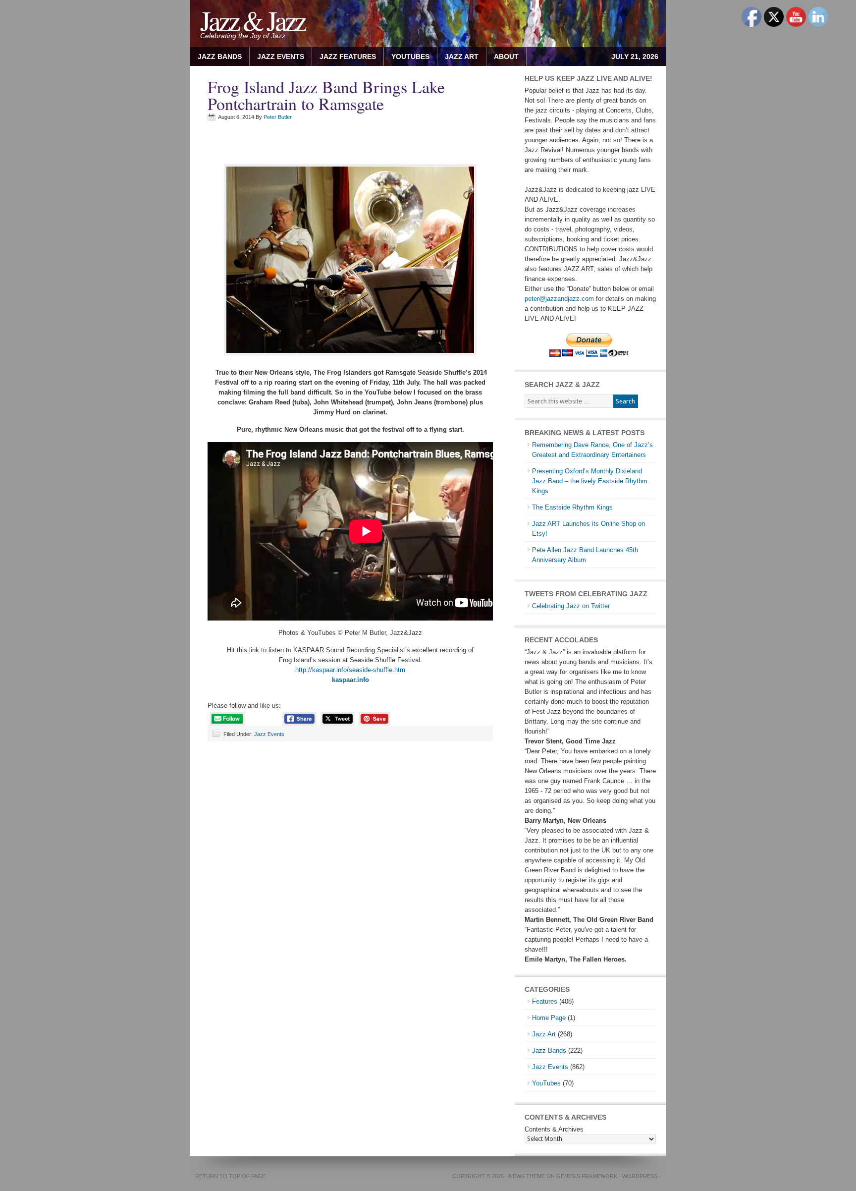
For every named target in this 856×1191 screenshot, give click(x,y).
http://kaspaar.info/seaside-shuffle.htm (350, 670)
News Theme (527, 1176)
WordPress (639, 1176)
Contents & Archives (554, 1129)
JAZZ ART (458, 56)
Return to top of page (230, 1176)
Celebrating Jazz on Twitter (571, 606)
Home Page (549, 1017)
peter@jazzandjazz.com (559, 298)
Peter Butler (278, 117)
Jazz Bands (220, 56)
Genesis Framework (586, 1176)
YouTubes (410, 56)
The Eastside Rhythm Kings (572, 507)
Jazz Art (544, 1034)
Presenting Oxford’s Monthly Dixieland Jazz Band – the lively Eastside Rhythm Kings (589, 481)
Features (544, 1001)
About (502, 56)
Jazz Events (280, 56)
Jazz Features (348, 56)
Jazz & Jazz (252, 20)
